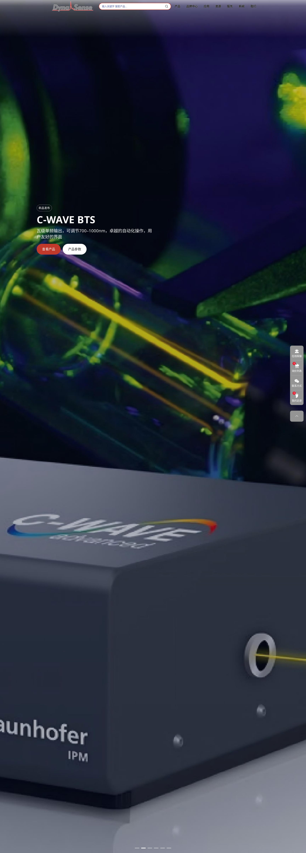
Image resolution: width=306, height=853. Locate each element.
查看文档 (74, 249)
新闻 (241, 6)
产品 (177, 6)
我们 (253, 6)
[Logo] (73, 6)
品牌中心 (192, 6)
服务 (230, 6)
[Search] (167, 6)
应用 (206, 6)
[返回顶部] (297, 416)
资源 (218, 6)
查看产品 (48, 249)
